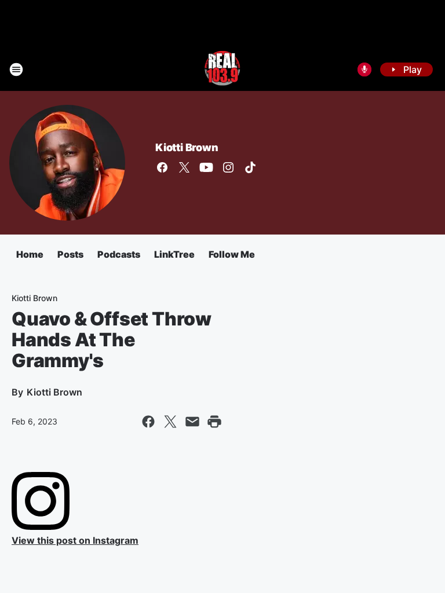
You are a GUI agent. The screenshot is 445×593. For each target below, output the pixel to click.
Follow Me (232, 254)
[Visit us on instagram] (228, 167)
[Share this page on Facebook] (148, 421)
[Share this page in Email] (192, 421)
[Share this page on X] (170, 421)
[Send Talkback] (364, 69)
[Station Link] (222, 69)
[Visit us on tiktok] (250, 167)
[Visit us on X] (184, 167)
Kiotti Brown (186, 147)
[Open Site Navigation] (16, 69)
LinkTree (174, 254)
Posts (70, 254)
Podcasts (118, 254)
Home (29, 254)
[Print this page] (214, 421)
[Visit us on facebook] (162, 167)
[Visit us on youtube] (206, 167)
